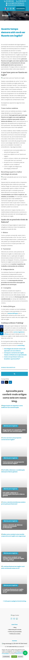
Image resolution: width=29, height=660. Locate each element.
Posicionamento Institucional (15, 5)
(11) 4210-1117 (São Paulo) (20, 643)
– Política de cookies (14, 634)
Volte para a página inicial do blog (15, 601)
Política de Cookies (20, 653)
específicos (4, 334)
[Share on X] (1, 330)
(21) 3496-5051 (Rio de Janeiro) (15, 646)
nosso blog (20, 345)
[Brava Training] (6, 15)
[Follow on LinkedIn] (10, 382)
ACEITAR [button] (14, 656)
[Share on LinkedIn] (1, 333)
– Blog (14, 627)
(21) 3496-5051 (10, 1)
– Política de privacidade (14, 631)
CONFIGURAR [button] (6, 656)
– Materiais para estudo (14, 629)
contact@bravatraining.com (16, 3)
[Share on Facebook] (1, 326)
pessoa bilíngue (13, 313)
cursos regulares (18, 332)
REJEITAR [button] (20, 656)
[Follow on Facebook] (2, 382)
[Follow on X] (6, 382)
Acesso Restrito (20, 8)
